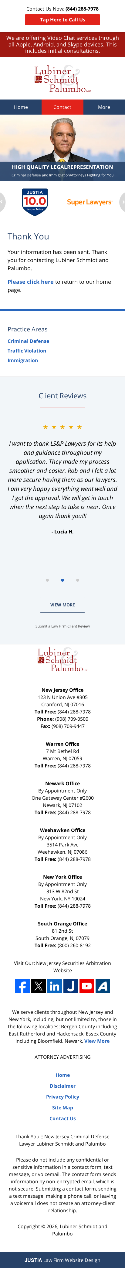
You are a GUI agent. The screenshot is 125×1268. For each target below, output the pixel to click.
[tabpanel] (62, 478)
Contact (62, 107)
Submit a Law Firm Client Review (62, 626)
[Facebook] (22, 986)
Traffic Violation (27, 350)
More (104, 107)
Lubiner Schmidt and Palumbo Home (63, 78)
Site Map (62, 1107)
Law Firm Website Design (62, 1260)
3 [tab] (77, 580)
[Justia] (70, 986)
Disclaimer (63, 1086)
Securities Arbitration (86, 963)
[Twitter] (38, 986)
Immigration (23, 360)
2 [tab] (62, 580)
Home (21, 107)
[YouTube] (86, 986)
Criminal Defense (28, 341)
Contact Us (62, 1118)
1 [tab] (47, 580)
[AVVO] (103, 986)
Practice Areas (28, 329)
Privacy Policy (62, 1096)
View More (62, 605)
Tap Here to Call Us (62, 19)
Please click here (31, 281)
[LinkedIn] (54, 986)
